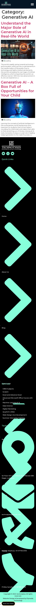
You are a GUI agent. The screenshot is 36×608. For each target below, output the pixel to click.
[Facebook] (3, 153)
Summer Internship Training (14, 418)
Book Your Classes (8, 603)
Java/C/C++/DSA (9, 412)
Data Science (8, 406)
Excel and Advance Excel (12, 395)
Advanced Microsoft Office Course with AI (18, 398)
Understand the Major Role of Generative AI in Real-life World (16, 30)
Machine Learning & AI (11, 402)
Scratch (5, 392)
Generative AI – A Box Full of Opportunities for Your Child (17, 88)
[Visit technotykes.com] (18, 58)
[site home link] (9, 4)
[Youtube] (12, 153)
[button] (32, 4)
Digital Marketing (9, 409)
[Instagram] (8, 153)
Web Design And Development (15, 415)
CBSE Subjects (8, 389)
